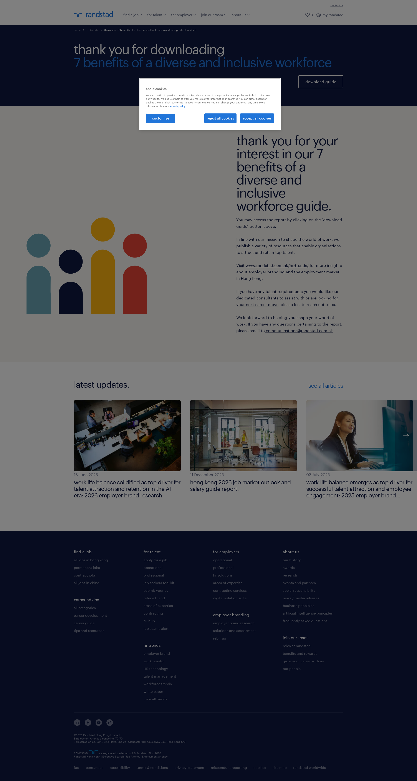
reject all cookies (220, 118)
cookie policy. (178, 106)
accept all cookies (257, 118)
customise (160, 118)
